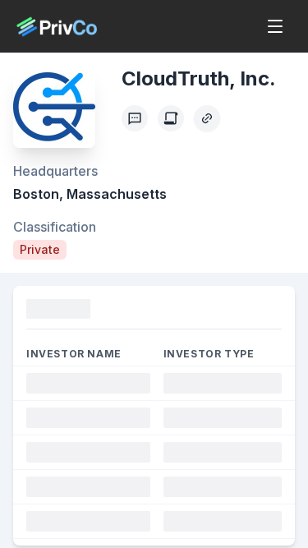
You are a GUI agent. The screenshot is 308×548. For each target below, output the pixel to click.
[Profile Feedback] (135, 118)
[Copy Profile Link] (207, 118)
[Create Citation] (171, 118)
